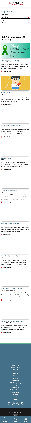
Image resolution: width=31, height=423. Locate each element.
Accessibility (15, 414)
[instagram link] (17, 403)
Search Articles (4, 14)
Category (3, 20)
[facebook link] (9, 403)
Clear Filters (5, 27)
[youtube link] (22, 403)
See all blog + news (7, 25)
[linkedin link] (13, 403)
